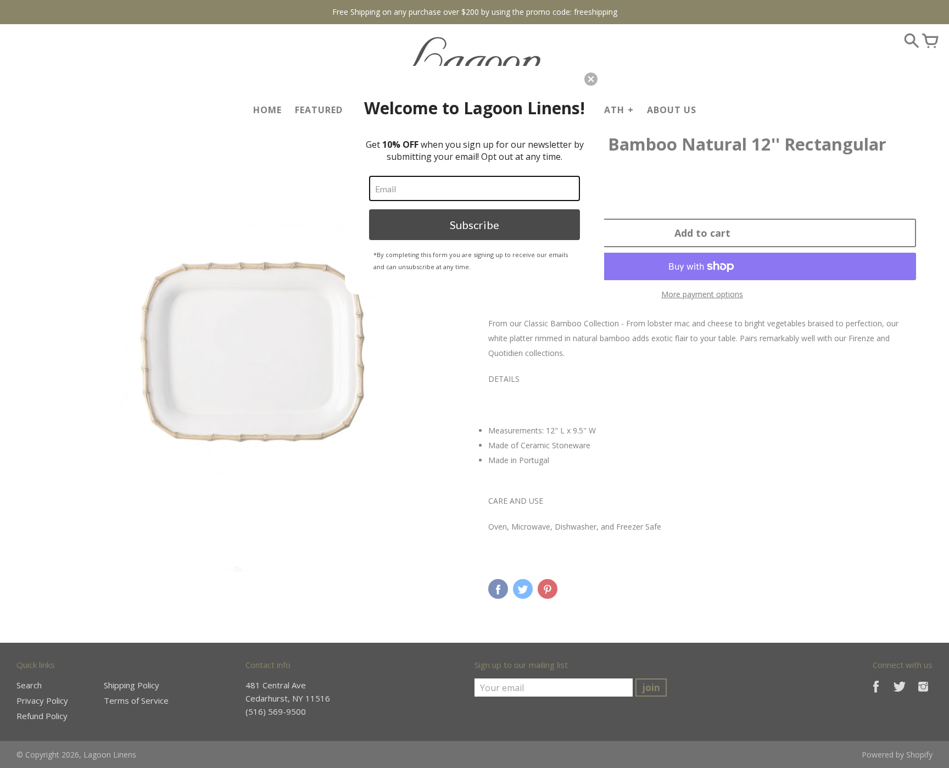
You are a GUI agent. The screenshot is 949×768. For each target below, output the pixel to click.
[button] (591, 79)
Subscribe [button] (474, 224)
